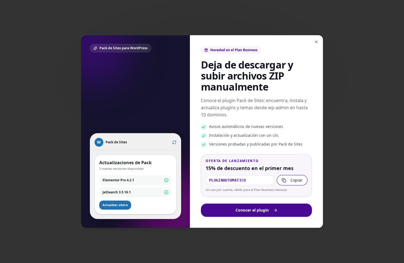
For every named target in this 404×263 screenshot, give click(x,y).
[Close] (316, 42)
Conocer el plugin (252, 210)
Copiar (296, 180)
